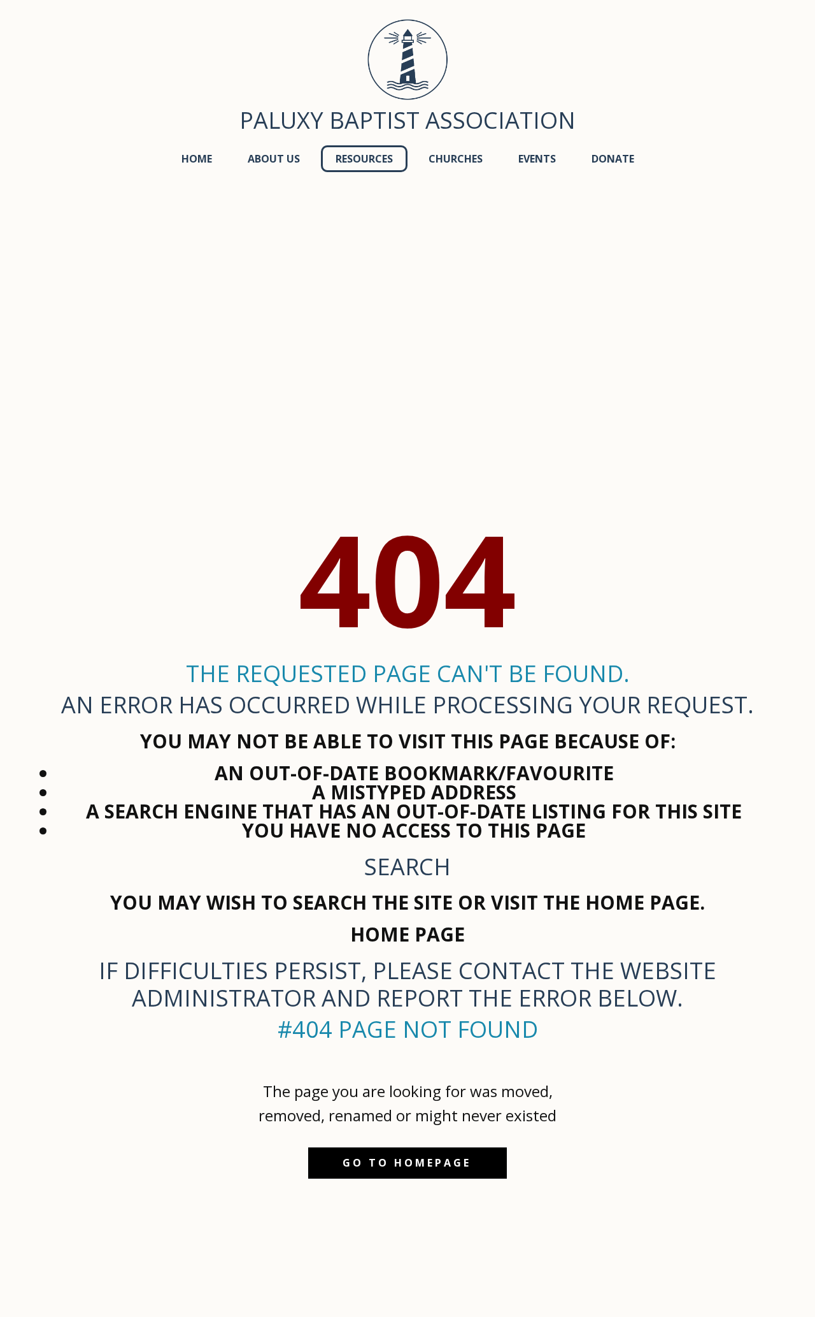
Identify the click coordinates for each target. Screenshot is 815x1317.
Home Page (407, 934)
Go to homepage (407, 1163)
